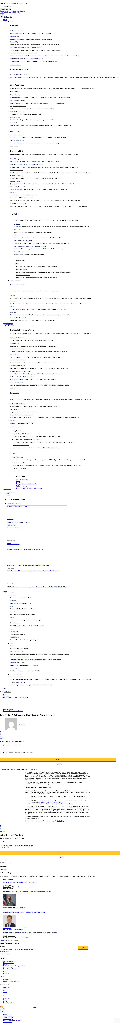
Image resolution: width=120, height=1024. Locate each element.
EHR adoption (42, 802)
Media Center (6, 987)
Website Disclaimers (8, 1016)
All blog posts (4, 940)
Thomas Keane (7, 887)
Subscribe (2, 738)
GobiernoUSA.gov (8, 1019)
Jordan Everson (7, 928)
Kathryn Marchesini (8, 937)
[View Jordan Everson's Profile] (9, 926)
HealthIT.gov (71, 816)
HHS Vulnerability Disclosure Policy (12, 1020)
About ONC (6, 998)
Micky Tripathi (7, 907)
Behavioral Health (8, 709)
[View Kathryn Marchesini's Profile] (9, 936)
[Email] (58, 736)
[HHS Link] (35, 1007)
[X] (58, 733)
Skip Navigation (8, 17)
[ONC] (16, 1007)
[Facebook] (58, 731)
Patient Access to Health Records (11, 968)
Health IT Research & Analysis (11, 981)
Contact (5, 1001)
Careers (5, 1000)
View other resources (13, 940)
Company (2, 747)
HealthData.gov (7, 979)
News (4, 990)
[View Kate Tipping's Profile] (11, 730)
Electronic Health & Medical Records (13, 711)
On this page (3, 869)
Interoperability (7, 964)
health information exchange (55, 802)
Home (4, 694)
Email (4, 753)
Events (5, 992)
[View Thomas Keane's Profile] (7, 885)
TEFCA (5, 970)
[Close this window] (0, 860)
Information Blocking (8, 963)
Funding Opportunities (9, 1002)
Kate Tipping (21, 724)
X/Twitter (2, 841)
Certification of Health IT (9, 961)
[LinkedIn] (58, 735)
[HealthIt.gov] (13, 12)
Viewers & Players (8, 1017)
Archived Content (7, 1022)
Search (2, 691)
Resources (14, 393)
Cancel (59, 763)
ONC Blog (6, 696)
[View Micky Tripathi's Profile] (9, 906)
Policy (16, 214)
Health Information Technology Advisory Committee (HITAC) (14, 966)
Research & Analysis (19, 285)
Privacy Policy (7, 1014)
